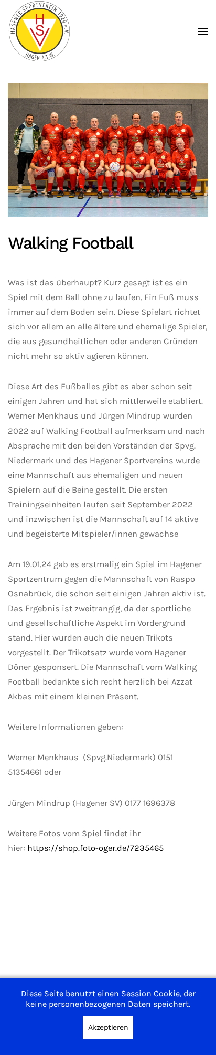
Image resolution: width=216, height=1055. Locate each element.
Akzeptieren (108, 1027)
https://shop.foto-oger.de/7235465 (95, 848)
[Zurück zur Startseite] (39, 31)
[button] (203, 31)
